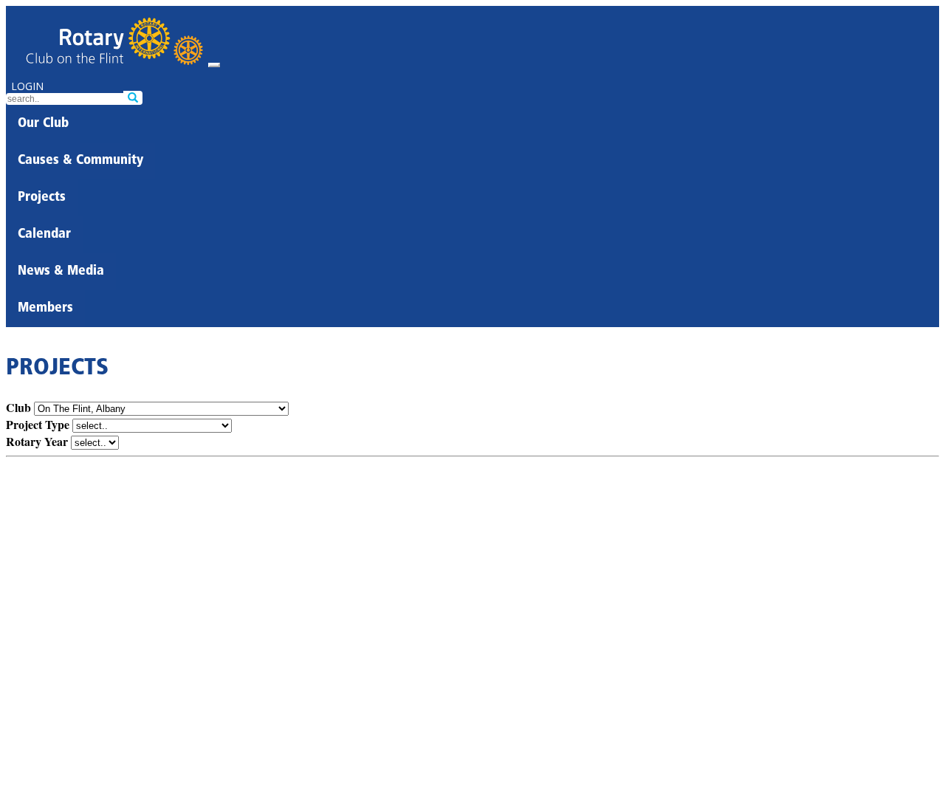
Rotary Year (37, 441)
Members (45, 308)
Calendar (44, 234)
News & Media (61, 271)
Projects (42, 198)
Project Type (37, 424)
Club (18, 407)
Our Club (43, 124)
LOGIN (27, 86)
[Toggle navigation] (214, 65)
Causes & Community (80, 161)
